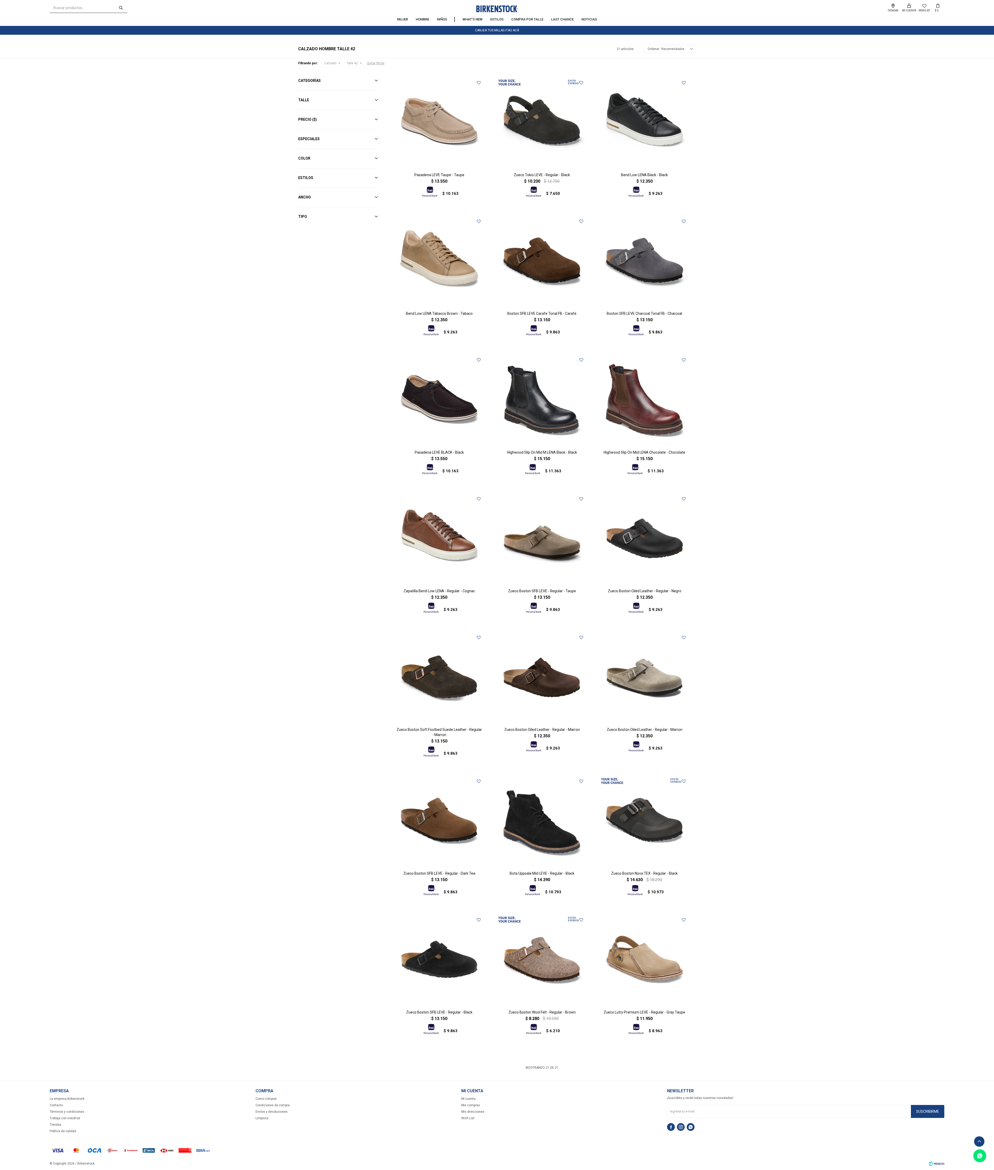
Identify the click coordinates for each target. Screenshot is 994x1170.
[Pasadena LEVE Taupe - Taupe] (439, 122)
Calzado (330, 63)
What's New (473, 19)
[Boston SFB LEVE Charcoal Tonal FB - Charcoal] (644, 261)
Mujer (402, 19)
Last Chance (562, 19)
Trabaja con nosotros (65, 1118)
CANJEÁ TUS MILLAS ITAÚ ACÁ (497, 30)
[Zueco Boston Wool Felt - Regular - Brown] (542, 959)
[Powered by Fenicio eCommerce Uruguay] (936, 1163)
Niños (442, 19)
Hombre (422, 19)
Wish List (467, 1118)
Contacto (56, 1105)
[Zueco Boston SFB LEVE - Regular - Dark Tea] (439, 821)
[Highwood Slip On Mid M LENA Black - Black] (542, 399)
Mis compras (470, 1105)
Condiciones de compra (272, 1105)
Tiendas (55, 1124)
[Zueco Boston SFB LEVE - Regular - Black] (439, 959)
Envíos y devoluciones (271, 1112)
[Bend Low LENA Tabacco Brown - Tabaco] (439, 261)
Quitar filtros (375, 63)
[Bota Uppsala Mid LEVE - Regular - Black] (542, 821)
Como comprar (266, 1099)
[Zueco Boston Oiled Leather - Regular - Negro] (644, 538)
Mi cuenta (468, 1099)
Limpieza (261, 1118)
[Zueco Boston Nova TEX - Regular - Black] (644, 821)
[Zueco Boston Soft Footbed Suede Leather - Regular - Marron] (439, 677)
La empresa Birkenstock (67, 1099)
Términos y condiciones (67, 1112)
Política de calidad (63, 1131)
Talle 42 (352, 63)
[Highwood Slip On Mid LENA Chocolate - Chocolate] (644, 399)
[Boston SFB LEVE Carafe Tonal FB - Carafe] (542, 261)
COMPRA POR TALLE (527, 19)
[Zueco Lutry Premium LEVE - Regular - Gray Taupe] (644, 959)
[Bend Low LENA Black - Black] (644, 122)
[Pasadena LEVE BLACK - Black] (439, 399)
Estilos (496, 19)
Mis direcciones (472, 1112)
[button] (120, 8)
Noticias (589, 19)
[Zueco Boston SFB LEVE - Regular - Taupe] (542, 538)
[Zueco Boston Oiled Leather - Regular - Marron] (542, 677)
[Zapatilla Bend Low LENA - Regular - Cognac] (439, 538)
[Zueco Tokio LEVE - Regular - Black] (542, 122)
